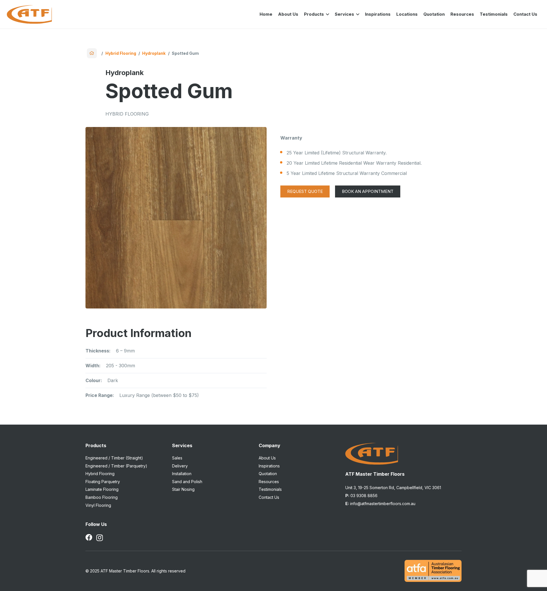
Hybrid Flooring (120, 53)
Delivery (180, 465)
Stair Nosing (183, 489)
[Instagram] (99, 537)
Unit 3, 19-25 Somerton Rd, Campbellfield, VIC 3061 (393, 487)
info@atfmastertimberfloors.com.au (380, 503)
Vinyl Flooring (98, 505)
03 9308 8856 (361, 495)
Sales (177, 457)
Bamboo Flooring (101, 497)
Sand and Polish (187, 481)
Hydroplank (154, 53)
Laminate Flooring (102, 489)
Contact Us (269, 497)
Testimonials (270, 489)
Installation (181, 473)
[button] (326, 14)
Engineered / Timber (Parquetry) (116, 465)
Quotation (268, 473)
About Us (267, 457)
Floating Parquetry (102, 481)
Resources (269, 481)
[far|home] (91, 53)
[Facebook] (88, 537)
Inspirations (269, 465)
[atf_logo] (29, 14)
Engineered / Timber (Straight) (114, 457)
